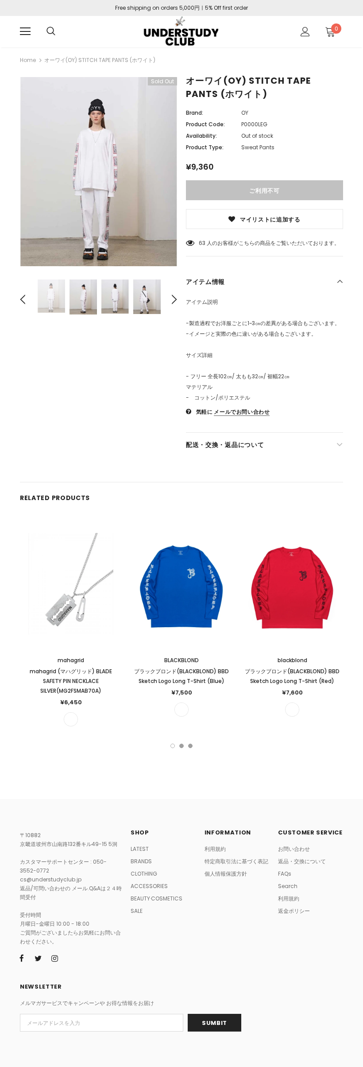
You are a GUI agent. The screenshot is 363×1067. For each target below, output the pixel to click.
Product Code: (205, 124)
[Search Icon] (50, 31)
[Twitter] (38, 958)
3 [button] (190, 746)
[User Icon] (305, 31)
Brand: (194, 112)
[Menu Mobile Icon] (25, 31)
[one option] (70, 719)
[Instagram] (54, 958)
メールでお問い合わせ (242, 411)
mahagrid (71, 660)
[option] (98, 171)
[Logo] (180, 31)
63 (202, 243)
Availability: (201, 136)
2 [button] (181, 746)
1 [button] (172, 746)
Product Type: (205, 147)
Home (28, 60)
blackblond (292, 660)
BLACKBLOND (181, 660)
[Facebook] (22, 958)
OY (244, 112)
